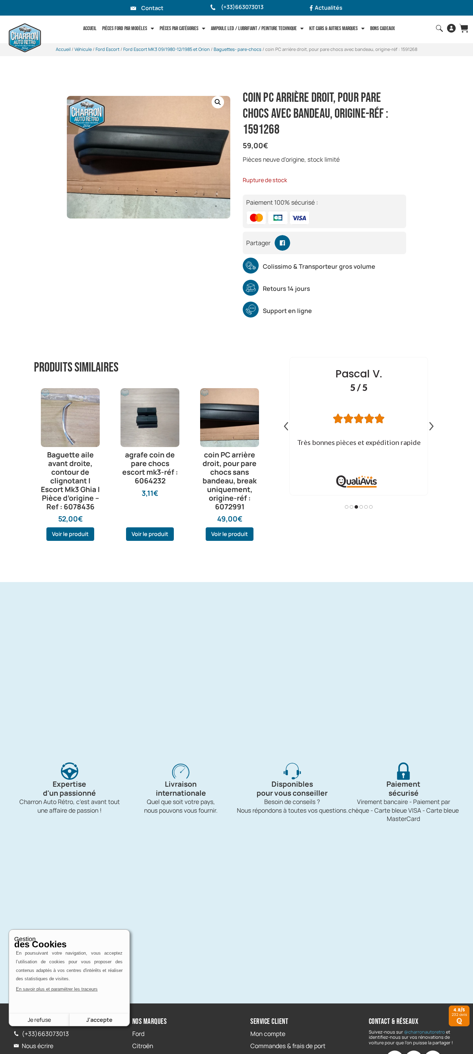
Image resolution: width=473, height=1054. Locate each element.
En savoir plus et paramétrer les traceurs (57, 989)
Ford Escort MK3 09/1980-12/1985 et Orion (166, 49)
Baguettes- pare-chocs (237, 49)
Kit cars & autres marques (333, 28)
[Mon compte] (451, 28)
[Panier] (463, 28)
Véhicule (83, 49)
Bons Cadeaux (382, 28)
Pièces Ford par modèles (124, 28)
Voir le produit (70, 534)
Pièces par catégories (179, 28)
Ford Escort (107, 49)
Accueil (90, 28)
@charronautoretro (424, 1032)
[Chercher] (439, 28)
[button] (218, 102)
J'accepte (99, 1020)
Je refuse (39, 1020)
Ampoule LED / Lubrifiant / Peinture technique (254, 28)
